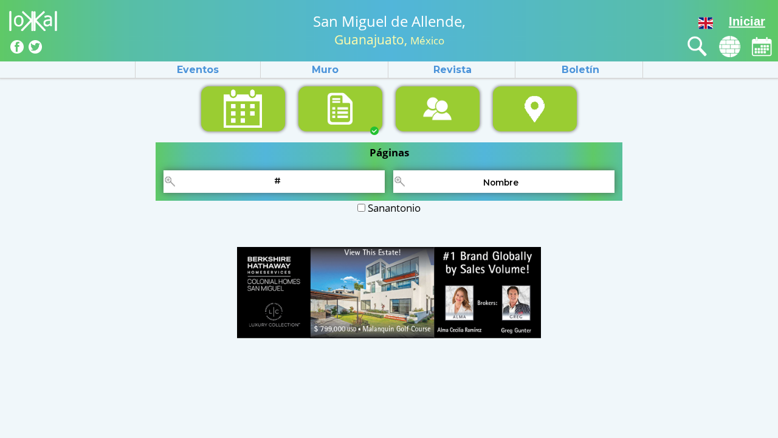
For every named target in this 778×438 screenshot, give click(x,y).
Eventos (198, 69)
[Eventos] (762, 46)
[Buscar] (697, 46)
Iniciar (747, 21)
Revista (452, 69)
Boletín (580, 69)
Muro (325, 69)
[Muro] (729, 46)
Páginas (389, 152)
